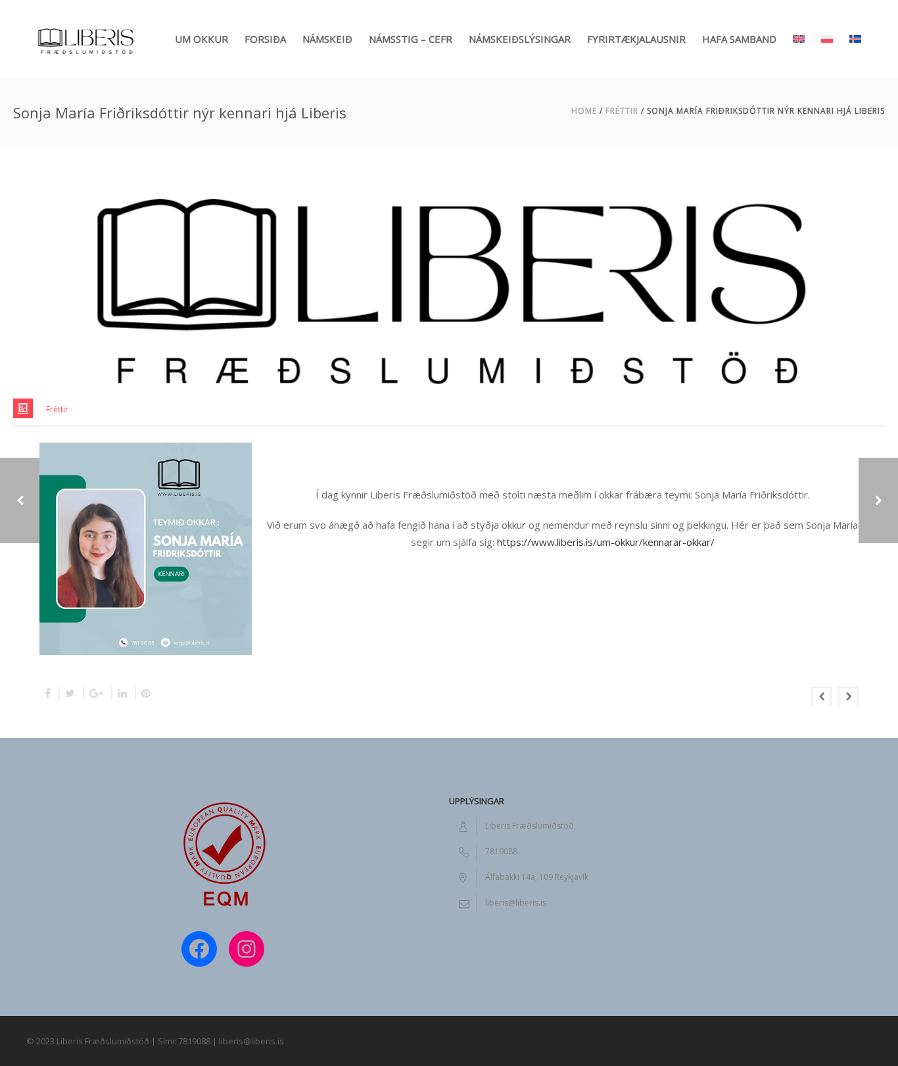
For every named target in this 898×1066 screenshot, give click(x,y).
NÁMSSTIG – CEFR (410, 38)
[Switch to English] (798, 26)
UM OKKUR (201, 38)
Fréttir (621, 110)
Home (584, 110)
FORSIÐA (265, 38)
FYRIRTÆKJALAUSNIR (636, 38)
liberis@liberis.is (515, 902)
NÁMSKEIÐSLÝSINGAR (520, 38)
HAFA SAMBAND (739, 38)
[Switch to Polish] (827, 26)
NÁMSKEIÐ (327, 38)
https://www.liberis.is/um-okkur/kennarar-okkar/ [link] (606, 541)
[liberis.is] (85, 38)
